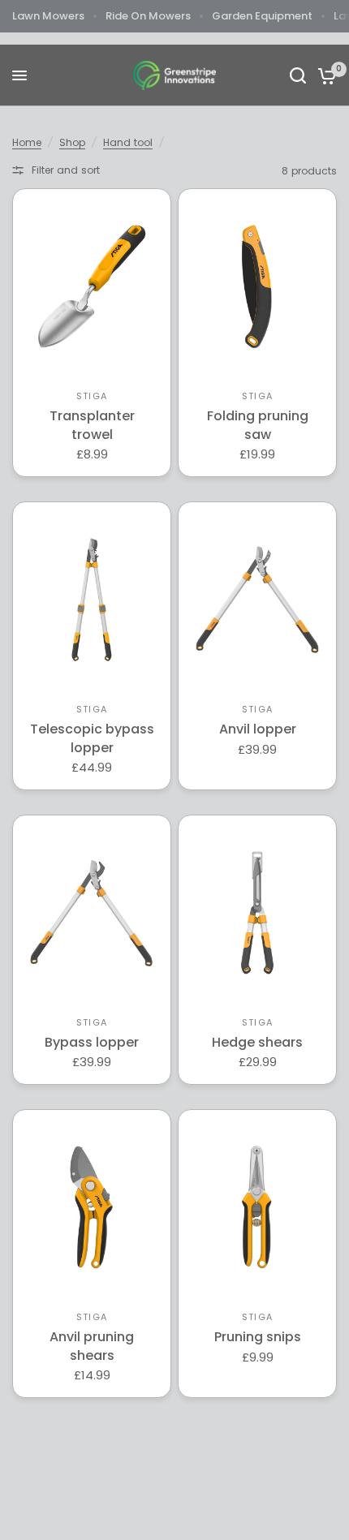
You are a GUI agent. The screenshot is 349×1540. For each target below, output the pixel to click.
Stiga (91, 395)
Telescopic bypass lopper (92, 738)
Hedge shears (257, 1043)
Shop (72, 142)
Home (26, 142)
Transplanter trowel (92, 425)
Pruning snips (257, 1337)
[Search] (298, 75)
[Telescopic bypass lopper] (91, 599)
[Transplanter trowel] (91, 286)
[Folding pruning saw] (257, 286)
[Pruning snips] (257, 1207)
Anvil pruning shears (92, 1346)
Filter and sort (66, 170)
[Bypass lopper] (91, 912)
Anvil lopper (257, 729)
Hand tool (128, 142)
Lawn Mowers (48, 16)
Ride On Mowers (148, 16)
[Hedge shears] (257, 912)
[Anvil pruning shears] (91, 1207)
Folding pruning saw (257, 425)
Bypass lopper (92, 1043)
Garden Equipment (262, 16)
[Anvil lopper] (257, 599)
